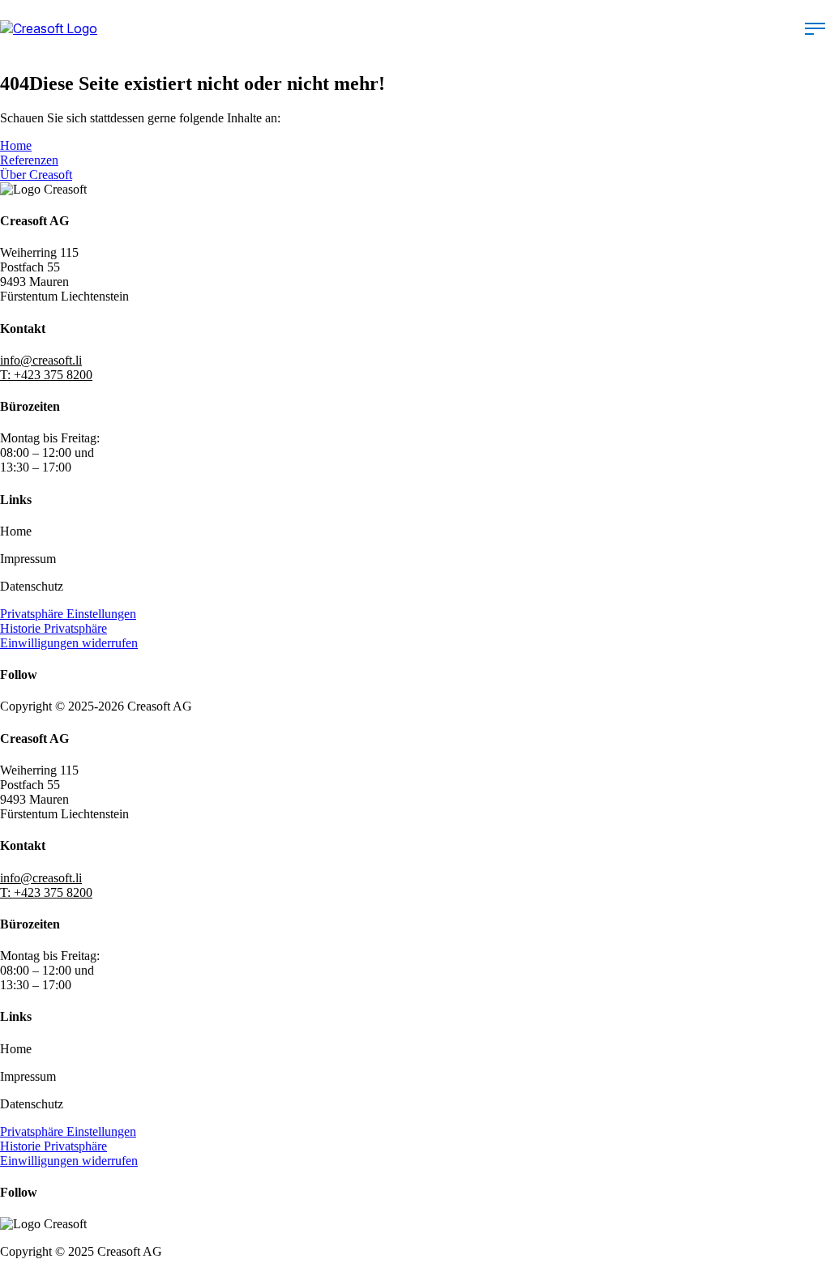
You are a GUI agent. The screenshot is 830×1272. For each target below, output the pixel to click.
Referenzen (29, 160)
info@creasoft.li (41, 360)
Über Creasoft (36, 174)
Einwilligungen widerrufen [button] (69, 643)
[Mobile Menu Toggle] (815, 29)
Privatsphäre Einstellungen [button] (68, 614)
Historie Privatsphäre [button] (53, 628)
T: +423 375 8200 (46, 375)
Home (16, 145)
